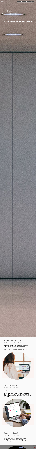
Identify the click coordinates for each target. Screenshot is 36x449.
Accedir (19, 1)
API (31, 1)
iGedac (3, 2)
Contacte (27, 1)
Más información (27, 447)
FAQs (23, 1)
